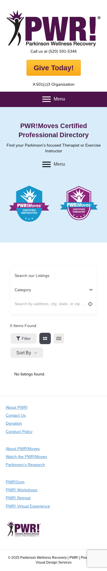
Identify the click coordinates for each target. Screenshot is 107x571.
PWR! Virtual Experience (28, 506)
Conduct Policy (19, 431)
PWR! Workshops (21, 490)
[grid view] (45, 338)
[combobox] (51, 289)
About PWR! (17, 407)
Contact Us (16, 415)
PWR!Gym (15, 482)
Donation (14, 423)
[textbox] (23, 290)
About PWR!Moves (23, 448)
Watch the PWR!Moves (26, 456)
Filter (26, 338)
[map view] (58, 338)
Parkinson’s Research (25, 464)
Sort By (23, 352)
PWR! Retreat (18, 498)
